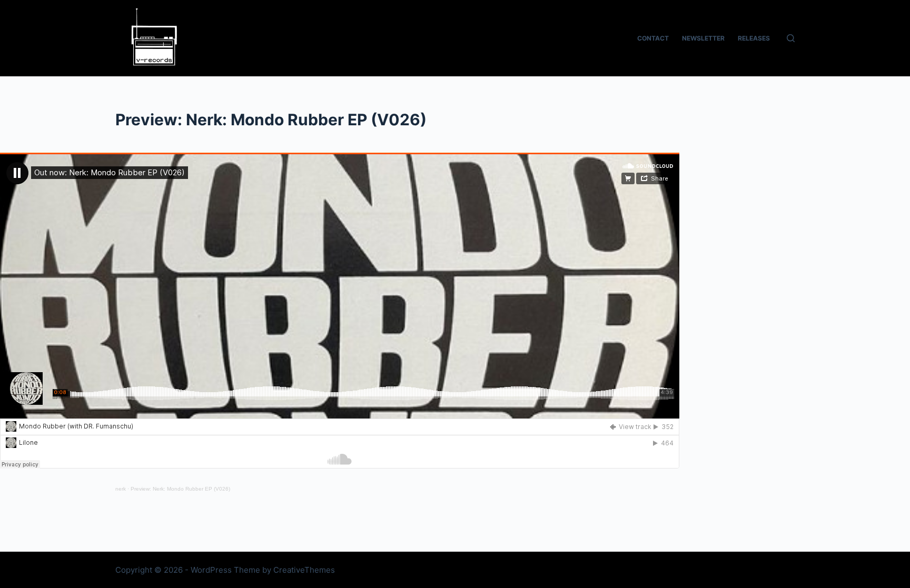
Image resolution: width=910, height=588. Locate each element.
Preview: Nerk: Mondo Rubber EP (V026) (180, 489)
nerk (120, 489)
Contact (653, 38)
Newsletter (703, 38)
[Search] (791, 38)
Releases (754, 38)
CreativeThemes (304, 570)
